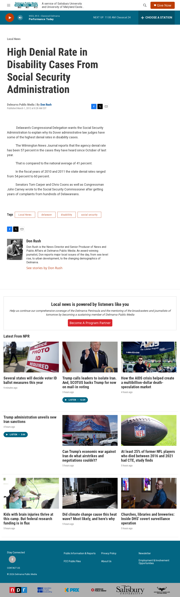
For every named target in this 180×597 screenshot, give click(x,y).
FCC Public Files (72, 561)
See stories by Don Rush (44, 268)
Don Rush (46, 104)
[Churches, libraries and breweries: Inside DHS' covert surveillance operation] (148, 493)
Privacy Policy (108, 553)
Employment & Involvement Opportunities (154, 562)
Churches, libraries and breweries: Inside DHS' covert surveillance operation (148, 518)
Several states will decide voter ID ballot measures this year (30, 380)
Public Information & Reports (80, 553)
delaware (46, 214)
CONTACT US (13, 568)
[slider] (25, 17)
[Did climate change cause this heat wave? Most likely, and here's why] (90, 493)
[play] (9, 18)
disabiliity (66, 214)
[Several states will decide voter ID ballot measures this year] (31, 357)
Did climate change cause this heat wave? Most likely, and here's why (89, 516)
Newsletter (145, 553)
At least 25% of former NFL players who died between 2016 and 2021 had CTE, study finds (148, 456)
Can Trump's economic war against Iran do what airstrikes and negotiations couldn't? (89, 456)
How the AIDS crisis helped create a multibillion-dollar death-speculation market (147, 382)
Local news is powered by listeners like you (90, 304)
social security (89, 214)
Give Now (164, 5)
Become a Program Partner (90, 323)
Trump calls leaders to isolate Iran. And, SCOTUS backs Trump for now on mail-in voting (89, 382)
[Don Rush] (15, 249)
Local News (14, 39)
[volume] (20, 18)
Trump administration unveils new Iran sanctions (30, 419)
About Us (106, 561)
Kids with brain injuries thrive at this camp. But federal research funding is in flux (28, 518)
